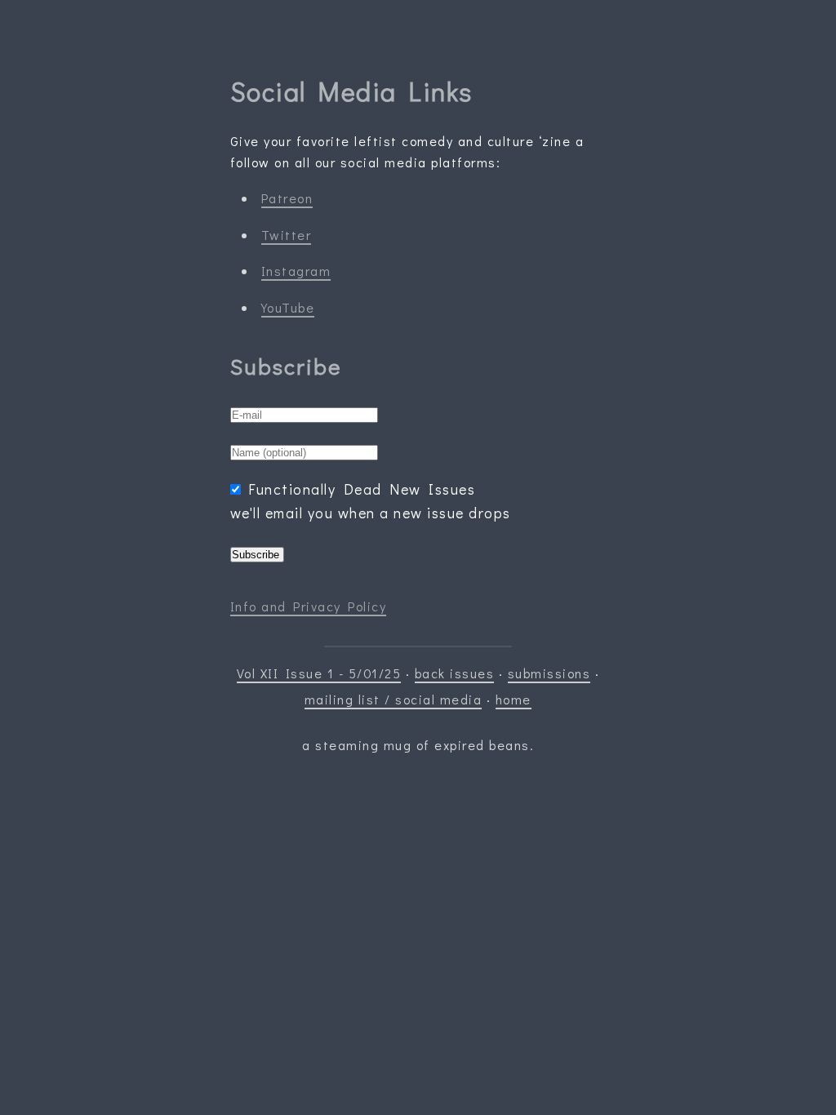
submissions (549, 673)
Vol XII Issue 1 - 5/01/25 (319, 673)
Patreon (287, 198)
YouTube (288, 307)
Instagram (296, 270)
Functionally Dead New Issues (361, 489)
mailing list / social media (393, 699)
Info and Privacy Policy (308, 606)
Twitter (286, 234)
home (513, 699)
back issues (455, 673)
